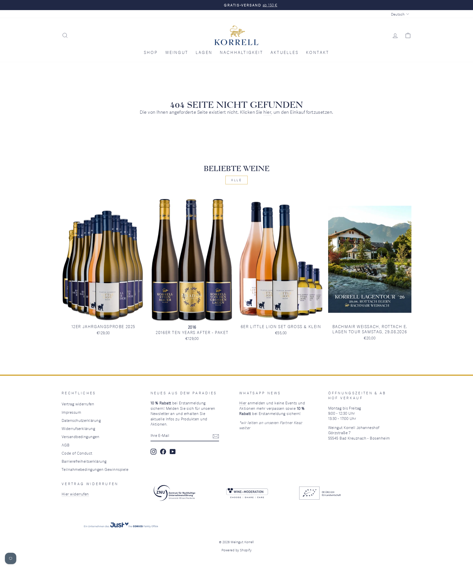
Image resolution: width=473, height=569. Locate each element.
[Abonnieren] (216, 436)
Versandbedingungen (80, 436)
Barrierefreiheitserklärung (84, 461)
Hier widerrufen (75, 493)
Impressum (71, 412)
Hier (243, 402)
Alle (236, 180)
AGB (65, 445)
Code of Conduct (77, 453)
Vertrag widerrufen (78, 403)
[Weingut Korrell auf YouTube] (173, 452)
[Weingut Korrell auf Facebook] (163, 452)
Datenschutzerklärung (81, 420)
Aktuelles (284, 52)
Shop (151, 52)
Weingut (176, 52)
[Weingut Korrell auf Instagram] (153, 452)
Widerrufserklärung (78, 428)
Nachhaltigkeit (241, 52)
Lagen (204, 52)
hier (267, 112)
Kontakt (317, 52)
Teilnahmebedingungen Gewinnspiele (95, 469)
